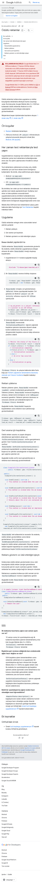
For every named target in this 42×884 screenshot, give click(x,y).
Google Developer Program (10, 767)
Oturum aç (36, 2)
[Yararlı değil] (22, 26)
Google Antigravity (7, 827)
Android (7, 87)
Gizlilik (10, 874)
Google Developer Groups (10, 771)
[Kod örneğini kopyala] (38, 264)
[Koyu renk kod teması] (35, 264)
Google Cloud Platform (9, 860)
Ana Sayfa (5, 22)
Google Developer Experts (10, 774)
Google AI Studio (7, 824)
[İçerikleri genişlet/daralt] (12, 36)
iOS (37, 85)
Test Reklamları (27, 207)
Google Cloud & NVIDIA (9, 780)
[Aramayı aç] (30, 2)
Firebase (4, 821)
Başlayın (9, 131)
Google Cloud (6, 830)
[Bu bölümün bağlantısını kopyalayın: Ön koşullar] (16, 126)
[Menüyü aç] (3, 2)
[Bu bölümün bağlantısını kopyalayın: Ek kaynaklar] (17, 717)
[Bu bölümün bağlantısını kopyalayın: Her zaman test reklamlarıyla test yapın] (9, 151)
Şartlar (4, 874)
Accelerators (6, 777)
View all (4, 837)
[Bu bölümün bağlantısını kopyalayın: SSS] (8, 626)
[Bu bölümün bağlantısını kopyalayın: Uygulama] (15, 217)
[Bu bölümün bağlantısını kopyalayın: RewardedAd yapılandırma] (27, 242)
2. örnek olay (16, 118)
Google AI (5, 863)
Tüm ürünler (5, 866)
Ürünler (12, 22)
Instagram (5, 796)
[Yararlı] (19, 26)
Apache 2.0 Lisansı (30, 748)
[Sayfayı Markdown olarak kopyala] (29, 30)
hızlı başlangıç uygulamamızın (20, 727)
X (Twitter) (5, 802)
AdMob (18, 2)
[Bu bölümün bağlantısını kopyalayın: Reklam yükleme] (19, 383)
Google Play (5, 834)
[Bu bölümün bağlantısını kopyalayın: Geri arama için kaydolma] (27, 430)
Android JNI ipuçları (13, 140)
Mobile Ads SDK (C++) (30, 22)
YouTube (4, 805)
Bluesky (4, 792)
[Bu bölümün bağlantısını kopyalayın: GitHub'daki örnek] (20, 722)
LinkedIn (4, 799)
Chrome (4, 817)
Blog (3, 789)
